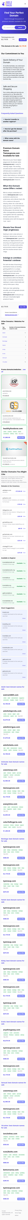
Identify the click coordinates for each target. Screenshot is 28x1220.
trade (10, 1154)
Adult (3, 332)
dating (8, 850)
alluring (22, 1035)
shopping (6, 1136)
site (16, 716)
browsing (15, 750)
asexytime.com (10, 804)
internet (15, 431)
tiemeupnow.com (11, 315)
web (4, 748)
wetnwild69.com (10, 695)
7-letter (17, 886)
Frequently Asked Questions (12, 113)
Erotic (3, 353)
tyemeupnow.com (11, 846)
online (5, 431)
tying (12, 884)
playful (14, 809)
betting (17, 1172)
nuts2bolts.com (10, 1151)
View (24, 491)
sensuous (6, 1035)
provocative (6, 700)
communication (7, 732)
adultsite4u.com (10, 745)
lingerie (5, 827)
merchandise (21, 1154)
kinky (23, 791)
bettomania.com (11, 1169)
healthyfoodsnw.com (13, 428)
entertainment (15, 698)
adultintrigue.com (11, 727)
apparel (22, 825)
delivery (12, 433)
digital (14, 714)
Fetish (4, 345)
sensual (11, 775)
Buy (24, 563)
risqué (16, 700)
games (5, 1175)
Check (23, 618)
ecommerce (6, 433)
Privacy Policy (18, 1210)
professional (6, 716)
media (18, 730)
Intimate (4, 337)
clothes (5, 1138)
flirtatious (11, 1035)
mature (20, 748)
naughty (12, 700)
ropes (21, 884)
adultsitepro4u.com (12, 711)
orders (9, 1156)
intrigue (17, 732)
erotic (5, 793)
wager (16, 1175)
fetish (19, 791)
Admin (16, 1215)
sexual (9, 886)
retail (9, 827)
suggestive (21, 698)
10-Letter (4, 362)
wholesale (15, 1154)
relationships (14, 850)
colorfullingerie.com (12, 822)
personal (19, 773)
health (19, 431)
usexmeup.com (10, 770)
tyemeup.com (9, 881)
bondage (14, 791)
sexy (5, 809)
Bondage (4, 341)
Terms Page (18, 1213)
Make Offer (23, 39)
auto (13, 1156)
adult (9, 698)
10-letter (14, 793)
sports (12, 1172)
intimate (9, 773)
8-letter (5, 777)
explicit (12, 716)
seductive (17, 1035)
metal (5, 1156)
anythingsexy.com (11, 1029)
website (5, 750)
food (16, 433)
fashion (12, 825)
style (9, 1138)
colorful (13, 827)
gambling (22, 1172)
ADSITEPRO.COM (7, 391)
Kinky (3, 349)
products (10, 431)
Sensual (4, 357)
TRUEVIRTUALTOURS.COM (9, 458)
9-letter (19, 809)
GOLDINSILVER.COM (8, 416)
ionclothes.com (10, 1133)
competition (10, 1175)
